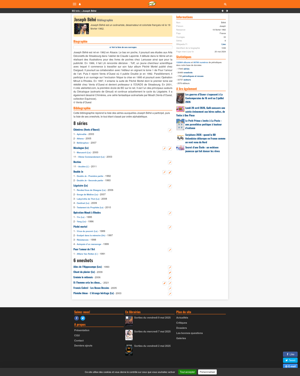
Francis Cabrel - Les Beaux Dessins (91, 288)
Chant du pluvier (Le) (84, 272)
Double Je (78, 171)
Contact (79, 340)
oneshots (188, 72)
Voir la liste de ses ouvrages (124, 47)
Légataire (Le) (80, 185)
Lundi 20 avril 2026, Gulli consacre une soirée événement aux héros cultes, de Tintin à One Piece (200, 111)
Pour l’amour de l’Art (84, 249)
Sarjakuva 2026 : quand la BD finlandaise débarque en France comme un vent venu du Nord (205, 138)
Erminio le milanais (83, 277)
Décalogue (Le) (81, 148)
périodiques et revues (192, 76)
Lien (224, 44)
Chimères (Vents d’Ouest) (86, 129)
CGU (77, 335)
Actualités (182, 317)
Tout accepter (187, 372)
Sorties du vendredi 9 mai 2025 (152, 317)
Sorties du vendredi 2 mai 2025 (152, 346)
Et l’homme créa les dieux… (87, 282)
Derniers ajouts (83, 345)
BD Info (76, 10)
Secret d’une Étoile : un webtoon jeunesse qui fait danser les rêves (202, 149)
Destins (77, 162)
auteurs (187, 79)
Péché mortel (80, 226)
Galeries (181, 338)
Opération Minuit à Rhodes (87, 212)
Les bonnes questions (189, 333)
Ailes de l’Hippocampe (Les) (87, 267)
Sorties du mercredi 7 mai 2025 (152, 331)
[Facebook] (77, 318)
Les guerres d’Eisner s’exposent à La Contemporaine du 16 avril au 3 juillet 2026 (204, 98)
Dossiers (181, 328)
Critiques (181, 322)
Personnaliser (207, 372)
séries (186, 68)
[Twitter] (83, 318)
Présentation (81, 330)
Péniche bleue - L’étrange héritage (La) (93, 293)
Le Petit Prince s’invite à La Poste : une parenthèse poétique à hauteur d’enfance (203, 124)
